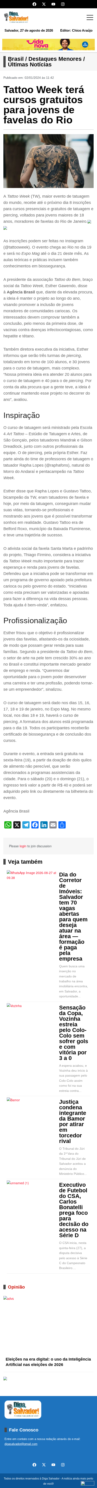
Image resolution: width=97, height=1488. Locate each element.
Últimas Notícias (30, 64)
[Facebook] (34, 4)
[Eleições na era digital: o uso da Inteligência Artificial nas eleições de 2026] (48, 1325)
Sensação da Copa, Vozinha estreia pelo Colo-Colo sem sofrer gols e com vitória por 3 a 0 (73, 1033)
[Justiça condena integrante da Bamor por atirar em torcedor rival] (32, 1114)
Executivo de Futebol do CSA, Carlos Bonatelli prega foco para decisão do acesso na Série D (73, 1210)
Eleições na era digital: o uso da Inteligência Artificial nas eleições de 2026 (48, 1362)
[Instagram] (63, 4)
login (23, 846)
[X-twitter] (44, 4)
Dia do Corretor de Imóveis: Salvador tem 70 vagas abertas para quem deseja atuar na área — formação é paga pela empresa (73, 916)
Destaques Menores (55, 59)
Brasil (16, 59)
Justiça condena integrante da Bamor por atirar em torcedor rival (72, 1121)
